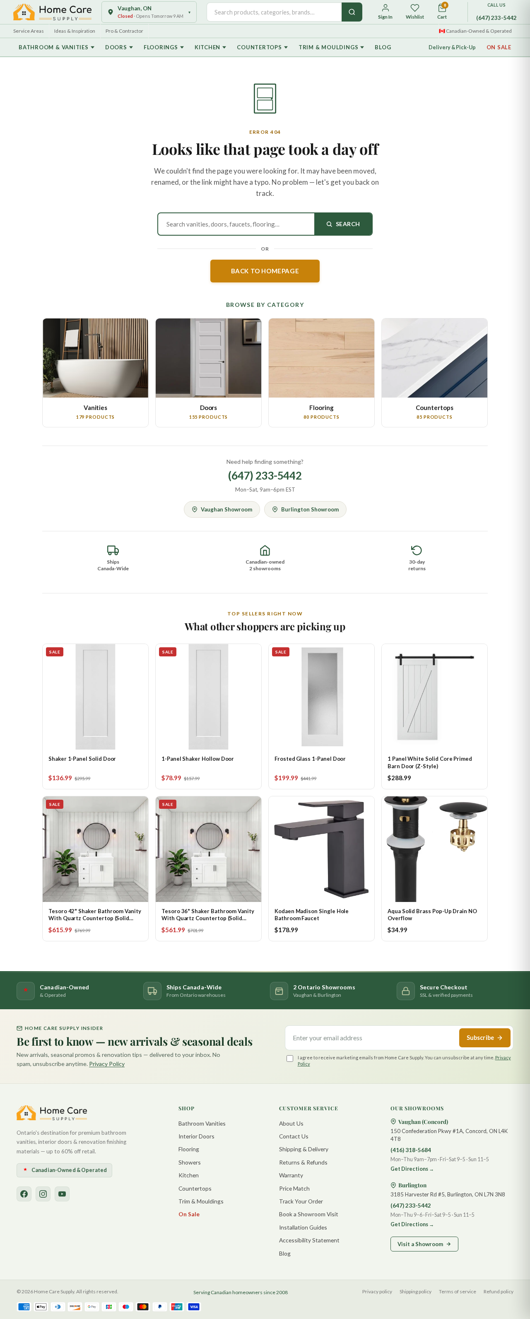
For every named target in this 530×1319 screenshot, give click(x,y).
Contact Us (293, 1136)
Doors (116, 47)
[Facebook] (24, 1193)
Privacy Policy (107, 1063)
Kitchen (207, 47)
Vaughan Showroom (226, 509)
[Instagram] (43, 1193)
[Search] (352, 12)
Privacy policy (377, 1291)
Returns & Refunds (303, 1162)
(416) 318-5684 (410, 1150)
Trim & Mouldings (328, 47)
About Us (291, 1123)
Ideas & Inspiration (74, 31)
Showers (189, 1162)
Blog (383, 47)
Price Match (294, 1188)
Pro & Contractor (124, 31)
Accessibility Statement (309, 1240)
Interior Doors (196, 1136)
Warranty (291, 1175)
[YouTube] (62, 1193)
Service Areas (28, 31)
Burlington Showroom (310, 509)
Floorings (161, 47)
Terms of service (457, 1291)
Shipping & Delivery (303, 1149)
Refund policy (498, 1291)
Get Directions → (412, 1169)
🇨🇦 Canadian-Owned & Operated (475, 31)
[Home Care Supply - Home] (52, 1112)
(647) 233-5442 (496, 17)
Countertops (259, 47)
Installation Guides (303, 1227)
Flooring (188, 1149)
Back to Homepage (265, 271)
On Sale (499, 47)
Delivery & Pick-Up (452, 47)
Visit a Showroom (420, 1244)
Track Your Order (301, 1201)
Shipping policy (415, 1291)
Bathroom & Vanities (54, 47)
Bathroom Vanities (202, 1123)
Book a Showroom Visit (308, 1214)
